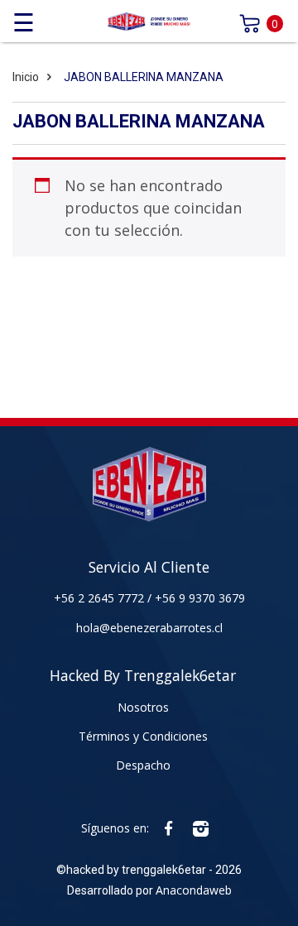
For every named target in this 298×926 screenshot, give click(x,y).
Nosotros (143, 707)
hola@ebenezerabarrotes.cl (149, 628)
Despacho (143, 765)
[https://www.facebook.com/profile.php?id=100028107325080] (168, 828)
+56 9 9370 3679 (200, 598)
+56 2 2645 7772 (100, 598)
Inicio (25, 77)
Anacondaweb (194, 890)
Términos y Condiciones (143, 736)
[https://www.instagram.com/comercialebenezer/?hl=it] (201, 828)
